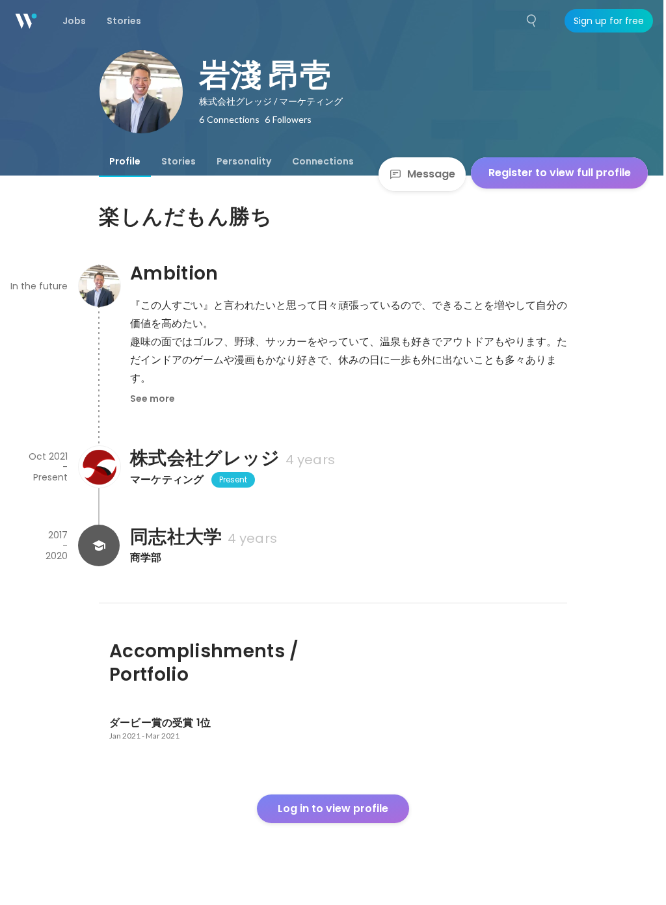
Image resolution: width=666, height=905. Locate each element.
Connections (323, 161)
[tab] (125, 161)
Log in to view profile (333, 808)
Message (431, 173)
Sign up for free (609, 20)
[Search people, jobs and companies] (532, 21)
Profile (124, 161)
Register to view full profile (559, 172)
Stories (178, 161)
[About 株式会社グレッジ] (99, 466)
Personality (244, 161)
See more (152, 398)
